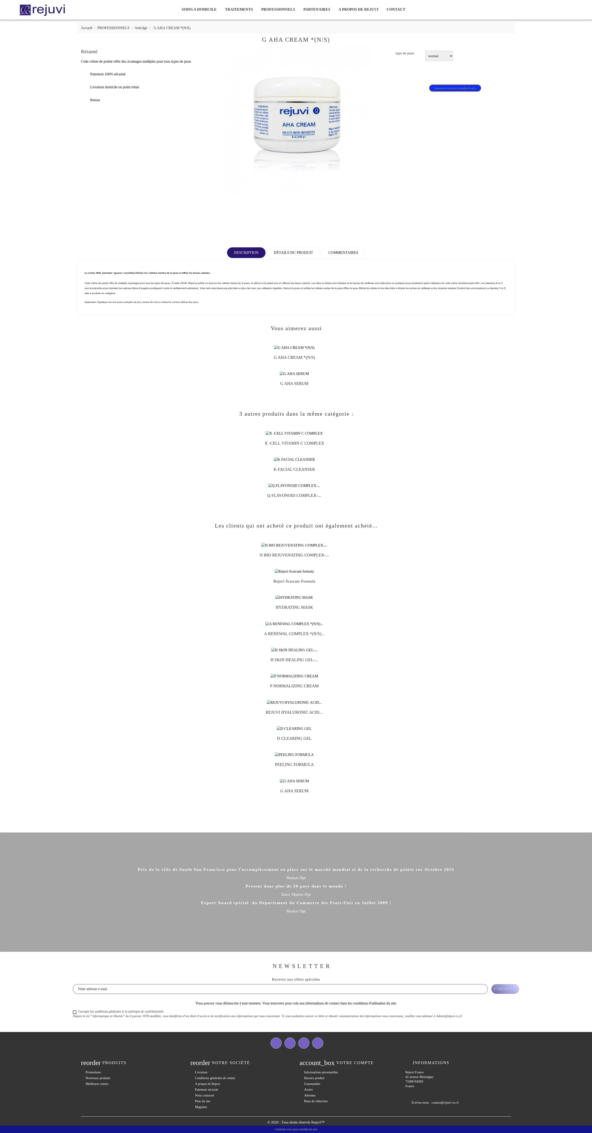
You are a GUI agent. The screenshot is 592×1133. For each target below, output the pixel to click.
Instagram (317, 1043)
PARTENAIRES (316, 9)
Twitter (290, 1043)
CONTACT (396, 9)
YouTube (304, 1043)
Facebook (276, 1043)
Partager (402, 73)
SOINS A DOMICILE (199, 9)
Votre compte (355, 1062)
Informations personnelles (321, 1072)
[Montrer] (289, 359)
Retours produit (314, 1078)
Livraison (201, 1072)
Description (246, 253)
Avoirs (308, 1089)
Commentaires (343, 253)
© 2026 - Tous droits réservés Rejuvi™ (296, 1122)
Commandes (312, 1084)
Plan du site (202, 1101)
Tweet (414, 73)
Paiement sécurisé (206, 1089)
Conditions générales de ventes (215, 1078)
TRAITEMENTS (239, 9)
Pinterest (426, 73)
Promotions (93, 1072)
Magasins (201, 1107)
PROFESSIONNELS (278, 9)
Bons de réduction (316, 1101)
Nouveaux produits (98, 1078)
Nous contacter (204, 1095)
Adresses (309, 1095)
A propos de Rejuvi (358, 9)
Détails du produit (293, 253)
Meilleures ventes (97, 1084)
